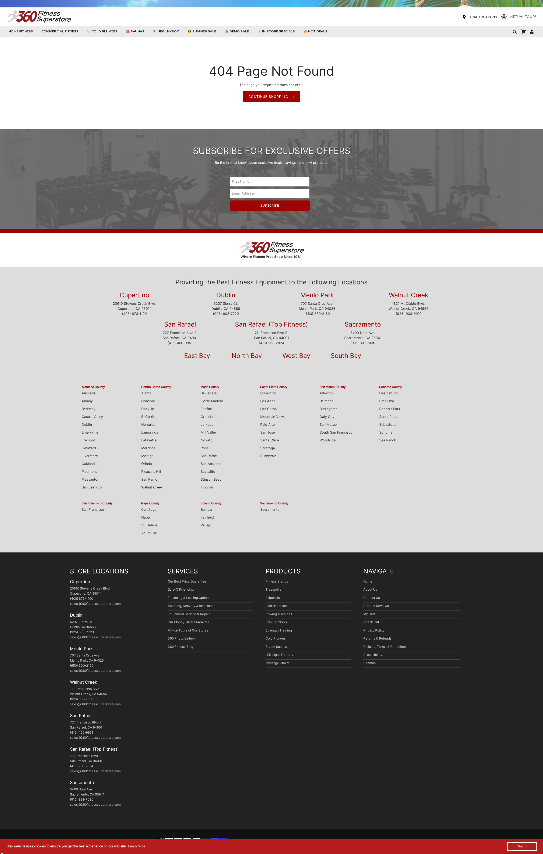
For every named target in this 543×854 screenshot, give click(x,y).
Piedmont (89, 471)
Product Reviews (376, 606)
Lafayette (149, 440)
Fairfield (207, 517)
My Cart (369, 614)
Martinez (148, 448)
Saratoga (267, 448)
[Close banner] (538, 4)
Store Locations (482, 17)
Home (367, 581)
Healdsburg (388, 393)
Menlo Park (317, 295)
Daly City (327, 416)
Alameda (89, 393)
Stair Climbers (276, 622)
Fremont (88, 440)
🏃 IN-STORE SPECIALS (276, 31)
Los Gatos (268, 409)
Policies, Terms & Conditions (385, 647)
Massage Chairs (278, 663)
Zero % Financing (181, 589)
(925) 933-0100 (408, 314)
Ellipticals (273, 598)
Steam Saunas (276, 647)
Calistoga (149, 509)
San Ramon (150, 479)
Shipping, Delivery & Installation (192, 606)
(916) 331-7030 (362, 343)
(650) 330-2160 (317, 314)
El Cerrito (149, 416)
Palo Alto (267, 424)
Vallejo (206, 525)
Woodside (328, 440)
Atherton (327, 393)
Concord (148, 401)
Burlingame (328, 409)
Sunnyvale (268, 456)
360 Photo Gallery (181, 638)
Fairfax (206, 409)
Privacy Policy (373, 630)
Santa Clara (269, 440)
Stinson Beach (212, 479)
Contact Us (371, 598)
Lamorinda (149, 432)
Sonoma (385, 432)
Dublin (225, 295)
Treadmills (273, 589)
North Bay (247, 355)
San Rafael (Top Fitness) (271, 324)
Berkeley (88, 409)
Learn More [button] (136, 846)
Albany (87, 401)
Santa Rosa (388, 416)
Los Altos (267, 401)
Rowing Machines (279, 614)
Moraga (147, 456)
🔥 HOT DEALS (315, 31)
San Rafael (180, 324)
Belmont (326, 401)
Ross (204, 448)
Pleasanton (90, 479)
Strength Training (279, 630)
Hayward (89, 448)
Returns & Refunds (377, 638)
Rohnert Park (389, 409)
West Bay (296, 355)
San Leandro (92, 487)
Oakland (88, 464)
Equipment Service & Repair (189, 614)
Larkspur (208, 424)
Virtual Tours (523, 17)
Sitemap (369, 663)
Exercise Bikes (277, 606)
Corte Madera (212, 401)
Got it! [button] (522, 846)
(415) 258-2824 (271, 343)
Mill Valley (209, 432)
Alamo (146, 393)
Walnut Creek (408, 295)
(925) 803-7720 (226, 314)
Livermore (90, 456)
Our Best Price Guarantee (187, 581)
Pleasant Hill (151, 471)
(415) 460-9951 (180, 343)
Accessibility (372, 655)
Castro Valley (92, 416)
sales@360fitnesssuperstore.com (95, 604)
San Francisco (93, 509)
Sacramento (363, 324)
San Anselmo (211, 464)
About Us (370, 589)
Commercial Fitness (60, 31)
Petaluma (386, 401)
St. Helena (149, 525)
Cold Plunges (276, 638)
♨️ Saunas (135, 31)
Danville (147, 409)
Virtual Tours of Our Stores (188, 630)
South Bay (346, 355)
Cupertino (134, 295)
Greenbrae (209, 416)
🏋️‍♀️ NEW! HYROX (166, 31)
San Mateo (328, 424)
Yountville (149, 533)
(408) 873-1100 (134, 314)
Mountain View (272, 416)
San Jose (267, 432)
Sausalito (208, 471)
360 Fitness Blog (180, 647)
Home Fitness (21, 31)
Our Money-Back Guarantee (189, 622)
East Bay (197, 355)
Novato (207, 440)
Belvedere (209, 393)
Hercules (148, 424)
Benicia (206, 509)
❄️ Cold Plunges (102, 31)
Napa (145, 517)
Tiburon (207, 487)
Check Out (371, 622)
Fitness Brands (277, 581)
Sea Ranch (387, 440)
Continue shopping (268, 97)
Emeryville (90, 432)
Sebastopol (388, 424)
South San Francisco (336, 432)
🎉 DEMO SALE (237, 31)
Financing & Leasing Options (189, 598)
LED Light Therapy (279, 655)
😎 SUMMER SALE (202, 31)
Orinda (146, 464)
